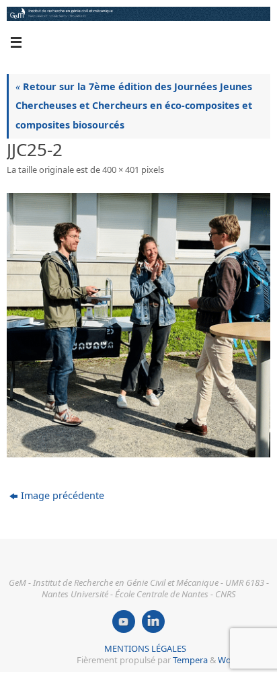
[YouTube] (123, 621)
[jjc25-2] (138, 325)
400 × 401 (120, 169)
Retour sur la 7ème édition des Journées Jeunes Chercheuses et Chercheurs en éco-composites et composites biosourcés (133, 106)
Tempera (190, 660)
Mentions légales (145, 648)
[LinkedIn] (153, 621)
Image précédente (62, 495)
